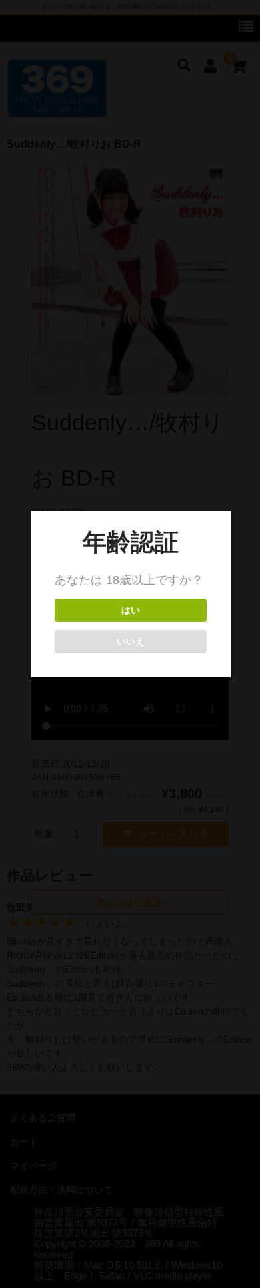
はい (131, 610)
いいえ (131, 641)
